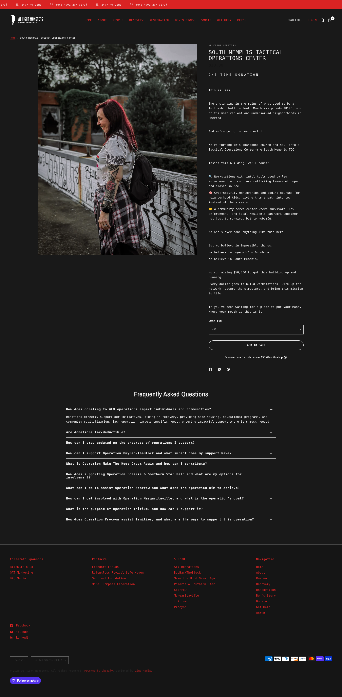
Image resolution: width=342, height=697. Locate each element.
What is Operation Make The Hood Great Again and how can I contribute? (136, 464)
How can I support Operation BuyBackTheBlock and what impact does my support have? (149, 453)
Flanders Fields (105, 567)
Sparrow (180, 590)
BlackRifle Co (21, 567)
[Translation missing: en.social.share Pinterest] (229, 369)
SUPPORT (180, 559)
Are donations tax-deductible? (95, 432)
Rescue (118, 20)
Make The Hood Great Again (196, 578)
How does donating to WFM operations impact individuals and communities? (138, 409)
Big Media (18, 578)
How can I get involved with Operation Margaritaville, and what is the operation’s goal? (155, 498)
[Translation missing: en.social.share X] (220, 369)
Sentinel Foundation (109, 578)
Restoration (159, 20)
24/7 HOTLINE (24, 4)
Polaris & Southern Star (194, 584)
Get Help (224, 20)
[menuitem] (88, 20)
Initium (180, 601)
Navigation (265, 559)
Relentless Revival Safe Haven (118, 572)
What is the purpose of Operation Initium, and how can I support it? (134, 509)
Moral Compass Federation (113, 584)
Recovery (136, 20)
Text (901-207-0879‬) (64, 4)
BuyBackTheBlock (187, 572)
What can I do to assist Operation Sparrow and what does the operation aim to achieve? (153, 488)
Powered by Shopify (98, 670)
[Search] (322, 20)
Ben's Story (185, 20)
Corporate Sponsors (26, 559)
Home (88, 20)
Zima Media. (144, 670)
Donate (205, 20)
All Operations (186, 567)
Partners (99, 559)
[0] (329, 20)
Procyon (180, 607)
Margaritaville (186, 595)
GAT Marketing (21, 572)
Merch (241, 20)
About (102, 20)
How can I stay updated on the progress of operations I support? (130, 443)
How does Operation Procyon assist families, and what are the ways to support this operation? (160, 519)
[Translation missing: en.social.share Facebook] (211, 369)
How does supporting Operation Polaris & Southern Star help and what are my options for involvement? (154, 475)
